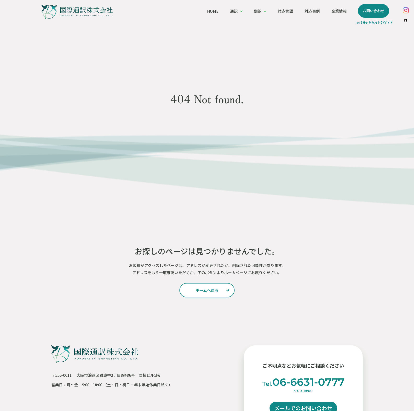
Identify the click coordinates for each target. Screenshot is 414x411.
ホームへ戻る (207, 290)
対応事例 (312, 11)
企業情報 (339, 11)
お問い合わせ (373, 10)
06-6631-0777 (373, 22)
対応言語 (285, 11)
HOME (212, 11)
